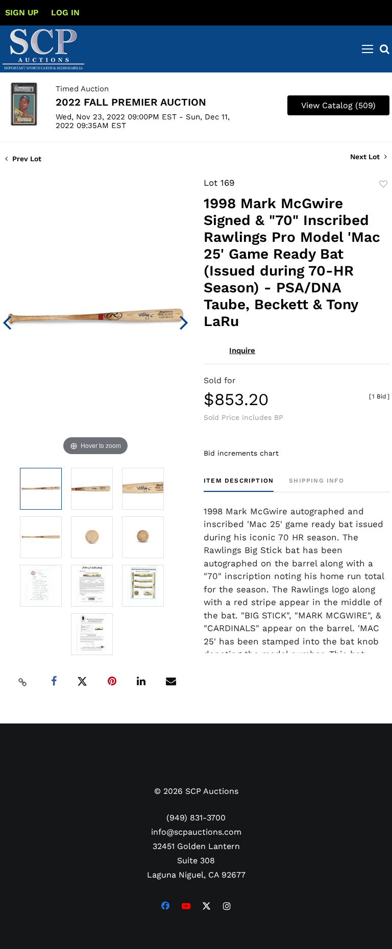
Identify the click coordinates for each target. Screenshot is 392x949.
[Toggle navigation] (367, 49)
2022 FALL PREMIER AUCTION (131, 102)
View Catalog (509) (338, 105)
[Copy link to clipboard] (23, 682)
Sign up (21, 12)
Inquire (242, 350)
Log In (65, 12)
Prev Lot (25, 159)
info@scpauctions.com (196, 832)
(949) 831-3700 (196, 817)
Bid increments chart (241, 453)
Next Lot (366, 157)
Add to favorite (383, 184)
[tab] (239, 484)
